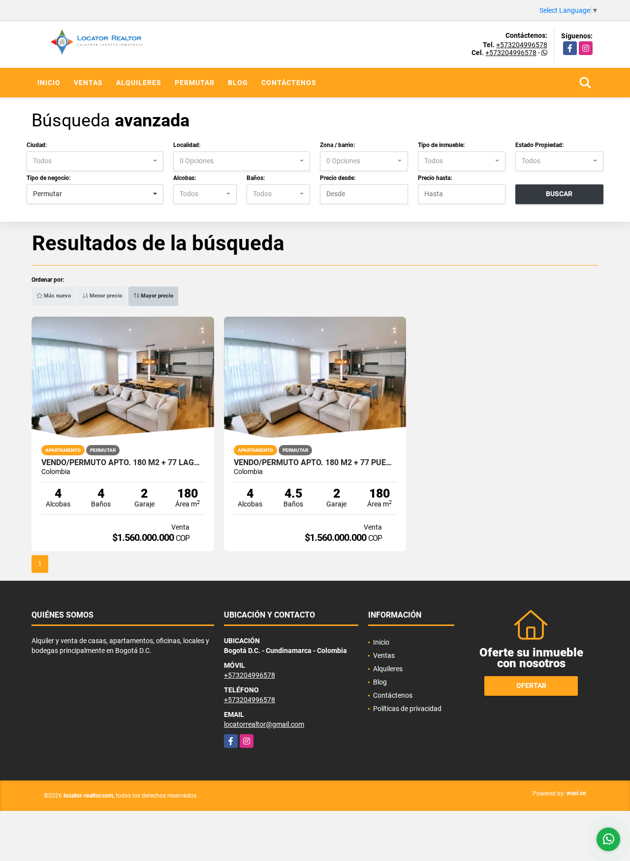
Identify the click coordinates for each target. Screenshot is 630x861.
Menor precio (105, 296)
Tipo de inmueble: (441, 145)
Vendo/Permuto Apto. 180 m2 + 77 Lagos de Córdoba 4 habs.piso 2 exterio (122, 463)
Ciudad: (37, 145)
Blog (238, 83)
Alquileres (138, 83)
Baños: (256, 178)
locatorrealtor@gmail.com (264, 724)
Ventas (88, 83)
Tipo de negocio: (48, 178)
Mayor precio (156, 296)
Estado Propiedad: (539, 145)
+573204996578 (521, 45)
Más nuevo (56, 296)
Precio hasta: (435, 178)
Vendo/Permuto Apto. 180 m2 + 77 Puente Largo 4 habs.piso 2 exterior (315, 463)
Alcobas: (184, 178)
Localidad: (186, 145)
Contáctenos (288, 83)
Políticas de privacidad (407, 709)
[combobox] (95, 161)
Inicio (49, 83)
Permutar (195, 83)
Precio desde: (337, 178)
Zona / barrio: (337, 145)
